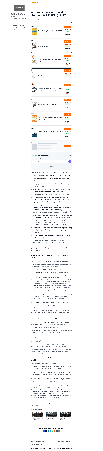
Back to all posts (35, 7)
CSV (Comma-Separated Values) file (41, 322)
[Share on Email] (59, 431)
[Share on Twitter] (46, 431)
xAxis (61, 239)
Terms (50, 448)
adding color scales (65, 403)
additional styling (63, 248)
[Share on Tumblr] (57, 431)
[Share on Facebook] (44, 431)
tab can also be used (52, 327)
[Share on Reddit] (55, 431)
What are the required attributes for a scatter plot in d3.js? (20, 27)
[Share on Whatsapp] (52, 431)
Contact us (68, 448)
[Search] (69, 3)
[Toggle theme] (70, 155)
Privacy (53, 448)
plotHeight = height (37, 202)
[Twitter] (71, 448)
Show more (15, 16)
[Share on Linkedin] (48, 431)
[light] (71, 3)
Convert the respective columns (58, 191)
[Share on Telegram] (50, 431)
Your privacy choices (60, 448)
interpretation (56, 263)
